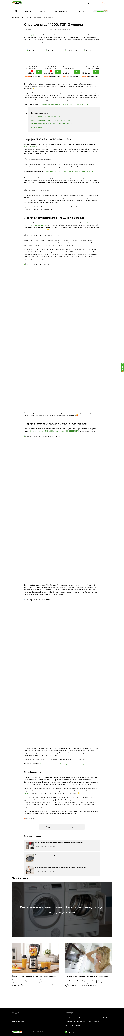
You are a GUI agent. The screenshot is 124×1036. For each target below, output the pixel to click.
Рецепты (81, 11)
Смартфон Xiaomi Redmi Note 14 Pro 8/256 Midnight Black (51, 120)
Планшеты (68, 1021)
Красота (96, 1021)
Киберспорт (104, 1017)
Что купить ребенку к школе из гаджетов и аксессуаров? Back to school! (64, 104)
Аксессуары (78, 1017)
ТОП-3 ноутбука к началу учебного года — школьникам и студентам (64, 764)
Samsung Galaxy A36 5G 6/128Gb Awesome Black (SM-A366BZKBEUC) (54, 431)
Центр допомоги (74, 1032)
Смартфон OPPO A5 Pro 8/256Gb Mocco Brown (47, 117)
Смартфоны (29, 818)
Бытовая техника (79, 1021)
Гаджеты (87, 1017)
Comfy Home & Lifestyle (61, 11)
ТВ (97, 1017)
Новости (28, 11)
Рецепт (89, 1021)
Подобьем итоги (36, 127)
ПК (93, 1017)
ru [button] (94, 3)
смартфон (32, 35)
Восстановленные (100, 11)
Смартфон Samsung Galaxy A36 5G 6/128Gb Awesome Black (52, 124)
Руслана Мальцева (63, 30)
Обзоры (42, 11)
